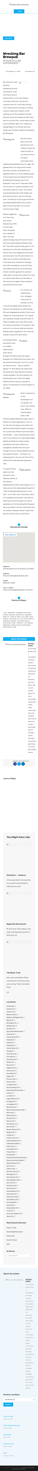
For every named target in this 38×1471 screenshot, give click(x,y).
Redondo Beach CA (13, 1163)
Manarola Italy (11, 1107)
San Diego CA (11, 1174)
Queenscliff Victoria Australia (16, 1157)
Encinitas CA (11, 1071)
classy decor (8, 615)
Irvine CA (9, 1093)
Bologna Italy (11, 1026)
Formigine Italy (11, 1085)
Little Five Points (26, 619)
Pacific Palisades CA (13, 1141)
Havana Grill (10, 1236)
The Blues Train (13, 973)
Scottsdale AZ (11, 1202)
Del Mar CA (10, 1062)
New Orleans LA (12, 1124)
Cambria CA (10, 1034)
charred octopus (23, 612)
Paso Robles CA (12, 1149)
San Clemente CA (12, 1171)
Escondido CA (11, 1073)
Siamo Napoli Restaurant (15, 1232)
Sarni (8, 1244)
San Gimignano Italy (13, 1180)
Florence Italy (11, 1079)
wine (14, 627)
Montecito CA (11, 1115)
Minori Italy (10, 1113)
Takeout (20, 623)
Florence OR (10, 1082)
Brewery (11, 612)
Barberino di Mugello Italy (15, 1017)
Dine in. (6, 617)
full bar (24, 617)
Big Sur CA (10, 1020)
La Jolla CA (10, 1096)
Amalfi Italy (10, 1006)
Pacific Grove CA (12, 1138)
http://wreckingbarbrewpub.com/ (16, 576)
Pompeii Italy (11, 1152)
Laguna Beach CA (12, 1099)
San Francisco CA (12, 1177)
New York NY (11, 1127)
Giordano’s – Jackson (16, 875)
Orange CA (10, 1135)
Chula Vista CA (11, 1054)
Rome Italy (10, 1166)
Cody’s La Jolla (11, 1228)
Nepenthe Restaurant (16, 924)
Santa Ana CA (11, 1188)
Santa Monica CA (12, 1199)
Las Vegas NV (11, 1101)
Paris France (11, 1146)
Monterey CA (11, 1118)
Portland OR (10, 1155)
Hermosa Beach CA (13, 1087)
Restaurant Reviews (28, 1467)
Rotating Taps (9, 623)
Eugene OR (10, 1076)
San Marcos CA (11, 1185)
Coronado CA (11, 1057)
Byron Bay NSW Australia (15, 1031)
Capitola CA (10, 1040)
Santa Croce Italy (12, 1197)
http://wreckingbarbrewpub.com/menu (18, 590)
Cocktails (19, 615)
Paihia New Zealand (13, 1143)
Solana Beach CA (12, 1208)
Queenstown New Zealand (15, 1160)
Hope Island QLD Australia (15, 1090)
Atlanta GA (30, 71)
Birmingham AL (11, 1023)
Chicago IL (10, 1051)
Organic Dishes (9, 621)
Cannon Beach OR (12, 1037)
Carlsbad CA (10, 1045)
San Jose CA (11, 1183)
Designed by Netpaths (18, 1469)
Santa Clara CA (11, 1194)
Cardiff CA (10, 1043)
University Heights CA (14, 1213)
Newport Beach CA (13, 1129)
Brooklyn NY (10, 1029)
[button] (8, 38)
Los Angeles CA (11, 1104)
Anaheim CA (10, 1009)
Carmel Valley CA (12, 1048)
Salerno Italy (11, 1169)
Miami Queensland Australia (15, 1110)
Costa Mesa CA (11, 1059)
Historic (13, 619)
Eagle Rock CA (11, 1068)
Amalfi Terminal (12, 1240)
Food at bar (15, 617)
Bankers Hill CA (11, 1014)
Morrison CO (10, 1121)
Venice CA (10, 1216)
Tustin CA (10, 1211)
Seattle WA (10, 1205)
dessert (28, 615)
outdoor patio (23, 621)
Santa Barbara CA (12, 1191)
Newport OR (10, 1132)
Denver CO (10, 1065)
